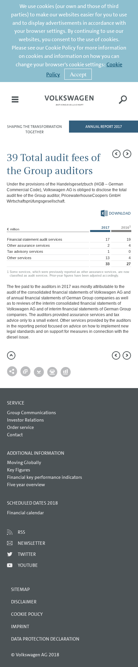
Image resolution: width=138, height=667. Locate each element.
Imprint (20, 626)
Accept (78, 74)
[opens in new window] (69, 100)
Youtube (28, 565)
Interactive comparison (66, 372)
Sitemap (20, 589)
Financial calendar (25, 513)
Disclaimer (24, 602)
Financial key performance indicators (44, 477)
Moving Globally (24, 462)
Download (116, 213)
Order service (20, 427)
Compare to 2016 (25, 371)
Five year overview (26, 484)
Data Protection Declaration (45, 639)
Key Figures (18, 470)
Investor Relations (25, 420)
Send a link (12, 371)
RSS (21, 532)
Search (123, 104)
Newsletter (31, 543)
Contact (15, 435)
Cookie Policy (27, 614)
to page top (11, 355)
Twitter (27, 554)
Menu (15, 104)
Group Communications (31, 413)
